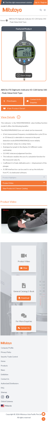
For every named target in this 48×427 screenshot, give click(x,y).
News (3, 370)
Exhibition (4, 374)
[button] (24, 56)
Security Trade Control (9, 357)
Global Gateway (7, 401)
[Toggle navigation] (45, 10)
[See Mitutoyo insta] (3, 397)
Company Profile (7, 348)
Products (4, 366)
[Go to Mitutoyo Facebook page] (8, 397)
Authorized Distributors (10, 383)
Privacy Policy (6, 352)
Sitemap (4, 392)
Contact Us (5, 379)
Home (2, 20)
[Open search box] (41, 10)
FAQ (2, 388)
